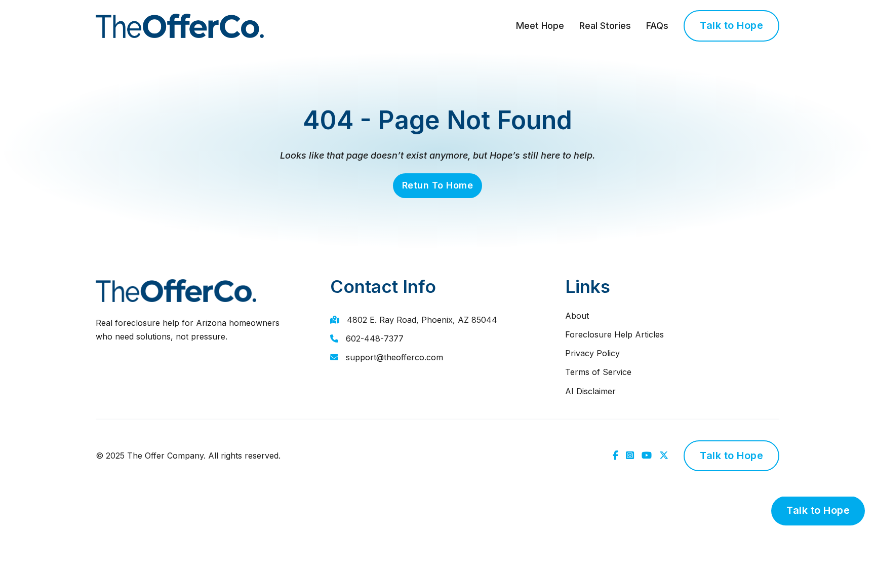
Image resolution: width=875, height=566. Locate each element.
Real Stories (605, 25)
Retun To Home (437, 185)
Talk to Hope (731, 25)
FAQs (657, 25)
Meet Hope (540, 25)
